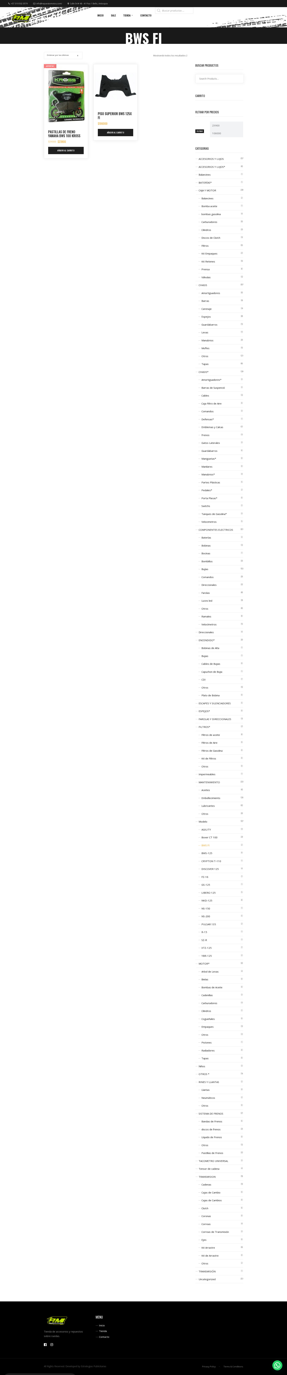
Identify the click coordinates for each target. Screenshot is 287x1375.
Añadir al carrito (65, 150)
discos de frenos (211, 1129)
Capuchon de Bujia (211, 671)
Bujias (204, 656)
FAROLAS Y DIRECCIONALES (215, 719)
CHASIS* (203, 372)
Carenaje (206, 308)
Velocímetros (209, 624)
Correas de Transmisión (215, 1231)
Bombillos (207, 561)
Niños (202, 1066)
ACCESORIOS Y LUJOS (211, 158)
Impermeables (207, 774)
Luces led (206, 600)
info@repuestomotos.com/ (49, 3)
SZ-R (204, 940)
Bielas (204, 979)
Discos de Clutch (210, 237)
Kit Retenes (208, 261)
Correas (206, 1224)
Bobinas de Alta (210, 648)
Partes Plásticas (210, 482)
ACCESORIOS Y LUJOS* (212, 166)
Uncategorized (207, 1279)
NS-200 (205, 916)
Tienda (103, 1331)
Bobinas (206, 545)
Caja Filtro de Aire (211, 403)
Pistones (206, 1042)
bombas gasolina (211, 214)
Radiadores (208, 1050)
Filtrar (200, 131)
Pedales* (206, 490)
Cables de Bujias (210, 663)
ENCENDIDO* (207, 640)
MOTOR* (204, 963)
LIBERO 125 (208, 892)
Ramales (206, 616)
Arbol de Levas (210, 971)
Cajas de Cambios (211, 1200)
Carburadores (209, 222)
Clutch (204, 1208)
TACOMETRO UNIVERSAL (213, 1161)
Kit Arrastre (208, 1247)
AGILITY (206, 829)
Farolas (205, 592)
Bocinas (205, 553)
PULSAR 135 (208, 924)
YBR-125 (206, 955)
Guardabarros (209, 324)
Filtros (205, 245)
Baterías (206, 537)
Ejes (203, 1239)
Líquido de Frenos (211, 1137)
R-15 (204, 932)
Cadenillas (207, 995)
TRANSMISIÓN (207, 1271)
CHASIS (203, 285)
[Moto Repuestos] (21, 17)
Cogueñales (208, 1019)
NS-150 (205, 908)
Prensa (205, 269)
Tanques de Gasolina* (214, 514)
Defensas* (207, 419)
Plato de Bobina (210, 695)
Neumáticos (208, 1097)
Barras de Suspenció (213, 387)
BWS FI (205, 845)
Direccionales (209, 585)
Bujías (204, 569)
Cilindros (206, 230)
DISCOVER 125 (210, 869)
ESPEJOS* (204, 711)
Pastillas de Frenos (212, 1153)
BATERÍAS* (205, 182)
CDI (203, 679)
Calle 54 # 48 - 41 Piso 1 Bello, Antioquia (89, 3)
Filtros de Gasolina (212, 750)
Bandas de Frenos (211, 1121)
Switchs (205, 506)
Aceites (205, 790)
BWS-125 (206, 853)
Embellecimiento (210, 798)
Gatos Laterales (210, 442)
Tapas (205, 364)
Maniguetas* (208, 458)
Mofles (205, 348)
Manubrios (207, 340)
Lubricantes (208, 805)
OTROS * (204, 1074)
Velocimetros (209, 521)
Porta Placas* (209, 498)
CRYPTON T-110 (211, 861)
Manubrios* (208, 474)
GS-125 (205, 884)
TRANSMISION (207, 1176)
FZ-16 (204, 877)
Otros (204, 356)
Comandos (207, 411)
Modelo (203, 821)
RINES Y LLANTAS (209, 1082)
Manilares (206, 466)
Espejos (206, 316)
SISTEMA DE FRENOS (211, 1113)
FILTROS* (204, 727)
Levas (204, 332)
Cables (205, 395)
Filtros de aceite (210, 735)
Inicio (102, 1325)
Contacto (104, 1336)
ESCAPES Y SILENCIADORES (215, 703)
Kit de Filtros (208, 758)
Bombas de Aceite (211, 987)
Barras (205, 300)
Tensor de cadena (209, 1168)
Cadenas (206, 1184)
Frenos (205, 435)
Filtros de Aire (209, 742)
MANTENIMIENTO (209, 782)
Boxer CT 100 (209, 837)
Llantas (205, 1089)
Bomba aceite (209, 206)
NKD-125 (206, 900)
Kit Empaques (209, 253)
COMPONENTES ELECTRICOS (216, 529)
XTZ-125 (206, 947)
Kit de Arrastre (210, 1255)
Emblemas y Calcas (212, 427)
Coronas (206, 1216)
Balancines (205, 174)
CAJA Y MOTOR (207, 190)
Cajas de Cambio (210, 1192)
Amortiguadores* (211, 379)
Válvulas (206, 277)
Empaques (207, 1026)
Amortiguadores (210, 293)
